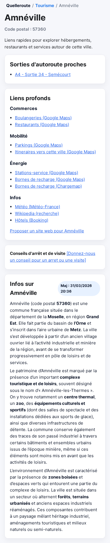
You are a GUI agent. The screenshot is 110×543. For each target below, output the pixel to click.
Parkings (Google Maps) (39, 145)
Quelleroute (18, 5)
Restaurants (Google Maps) (42, 124)
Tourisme (44, 5)
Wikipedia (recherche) (37, 213)
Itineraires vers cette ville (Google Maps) (55, 151)
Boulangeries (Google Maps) (43, 117)
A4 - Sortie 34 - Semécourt (43, 74)
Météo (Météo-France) (37, 206)
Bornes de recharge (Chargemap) (48, 186)
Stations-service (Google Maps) (46, 172)
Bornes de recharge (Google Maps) (50, 179)
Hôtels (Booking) (31, 220)
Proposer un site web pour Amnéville (47, 231)
